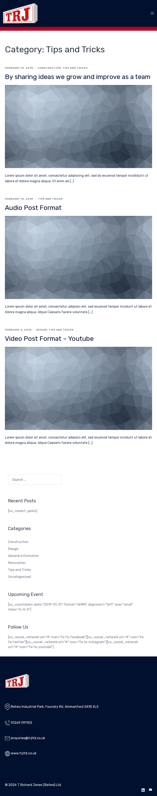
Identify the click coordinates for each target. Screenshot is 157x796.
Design (41, 329)
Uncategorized (19, 577)
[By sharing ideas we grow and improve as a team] (78, 126)
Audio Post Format (33, 208)
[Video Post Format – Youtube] (78, 388)
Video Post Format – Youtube (49, 338)
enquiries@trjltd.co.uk (28, 738)
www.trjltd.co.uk (23, 753)
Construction (49, 67)
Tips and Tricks (75, 67)
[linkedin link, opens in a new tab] (143, 790)
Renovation (17, 563)
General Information (23, 556)
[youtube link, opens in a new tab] (150, 790)
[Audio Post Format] (78, 257)
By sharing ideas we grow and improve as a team (77, 77)
